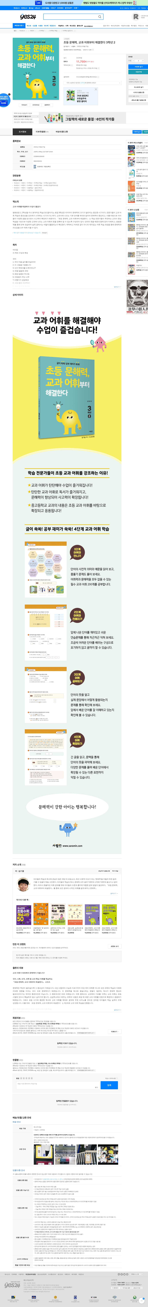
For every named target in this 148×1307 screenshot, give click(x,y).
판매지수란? (93, 50)
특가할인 (134, 26)
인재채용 (14, 1274)
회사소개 (7, 1274)
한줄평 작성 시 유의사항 (117, 1078)
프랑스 (81, 96)
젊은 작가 (106, 26)
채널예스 (61, 26)
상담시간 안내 (137, 1288)
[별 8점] (29, 1078)
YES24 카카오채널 (119, 1274)
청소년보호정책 (41, 1274)
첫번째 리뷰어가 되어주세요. (72, 50)
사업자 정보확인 (67, 1287)
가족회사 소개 (136, 1274)
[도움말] (72, 65)
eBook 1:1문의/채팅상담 (133, 1285)
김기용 (66, 46)
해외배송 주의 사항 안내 (139, 79)
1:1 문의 (60, 1179)
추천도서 (141, 26)
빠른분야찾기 (19, 25)
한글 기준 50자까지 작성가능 (27, 1084)
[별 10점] (32, 1078)
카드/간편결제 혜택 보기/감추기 (98, 77)
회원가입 (126, 8)
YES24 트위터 (124, 1274)
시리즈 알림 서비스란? (141, 96)
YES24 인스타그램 (127, 1274)
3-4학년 (41, 30)
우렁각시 (139, 265)
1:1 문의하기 (116, 1288)
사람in (73, 46)
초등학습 (30, 188)
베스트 (29, 26)
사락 (66, 26)
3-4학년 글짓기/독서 (50, 183)
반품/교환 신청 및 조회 (50, 1179)
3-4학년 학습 (53, 30)
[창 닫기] (95, 89)
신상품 (35, 26)
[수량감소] (133, 60)
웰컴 (15, 30)
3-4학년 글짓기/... (68, 30)
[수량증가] (143, 60)
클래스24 (80, 26)
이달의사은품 (125, 26)
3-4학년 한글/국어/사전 (51, 185)
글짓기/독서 (38, 188)
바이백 (46, 26)
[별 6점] (26, 1078)
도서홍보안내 (52, 1274)
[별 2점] (21, 1078)
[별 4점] (24, 1078)
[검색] (99, 16)
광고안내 (60, 1274)
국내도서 (22, 30)
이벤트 (40, 26)
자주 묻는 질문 (127, 1288)
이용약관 (21, 1274)
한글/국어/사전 (39, 190)
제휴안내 (67, 1274)
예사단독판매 (115, 26)
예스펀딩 (73, 26)
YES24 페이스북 (121, 1274)
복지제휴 (74, 1274)
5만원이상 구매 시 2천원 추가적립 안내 (99, 68)
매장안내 (53, 26)
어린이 (32, 30)
